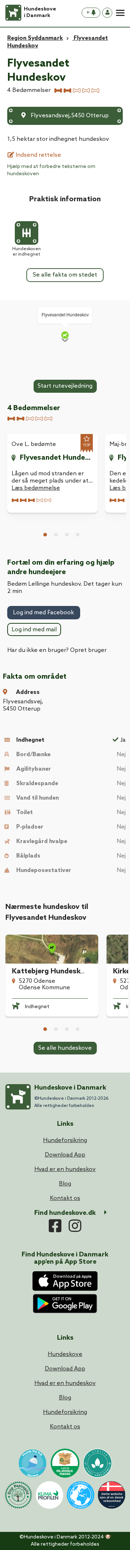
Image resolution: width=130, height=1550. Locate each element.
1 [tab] (45, 534)
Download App (65, 1368)
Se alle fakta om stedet (65, 274)
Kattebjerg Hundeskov (50, 971)
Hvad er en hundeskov (65, 1383)
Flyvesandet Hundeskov (56, 458)
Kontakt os (65, 1426)
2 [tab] (56, 534)
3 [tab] (67, 534)
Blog (65, 1397)
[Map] (65, 336)
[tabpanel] (52, 473)
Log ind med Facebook (43, 612)
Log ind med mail (34, 629)
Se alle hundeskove (65, 1048)
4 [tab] (77, 534)
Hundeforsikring (65, 1412)
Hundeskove (65, 1354)
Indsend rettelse (37, 155)
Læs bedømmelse (36, 488)
